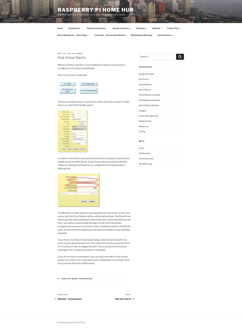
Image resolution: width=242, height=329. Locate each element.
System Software (121, 28)
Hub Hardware (145, 84)
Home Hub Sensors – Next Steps (72, 35)
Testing (142, 131)
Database (140, 28)
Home (60, 28)
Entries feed (144, 153)
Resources (143, 126)
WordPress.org (145, 164)
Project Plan (173, 28)
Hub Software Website (149, 105)
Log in (141, 148)
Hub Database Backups (141, 35)
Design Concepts (146, 74)
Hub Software (145, 89)
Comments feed (146, 158)
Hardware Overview (96, 28)
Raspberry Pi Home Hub (96, 10)
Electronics (144, 79)
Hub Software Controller (77, 279)
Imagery (142, 110)
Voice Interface (164, 35)
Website (156, 28)
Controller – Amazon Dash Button (109, 35)
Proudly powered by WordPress (71, 322)
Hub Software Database (149, 100)
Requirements (145, 121)
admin (79, 54)
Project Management (148, 116)
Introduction (74, 28)
